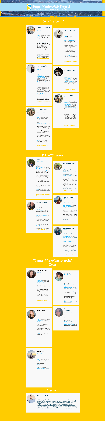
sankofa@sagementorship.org (68, 190)
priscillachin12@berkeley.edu (42, 145)
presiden (38, 58)
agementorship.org (46, 101)
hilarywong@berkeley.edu (69, 303)
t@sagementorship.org (44, 58)
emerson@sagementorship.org (69, 221)
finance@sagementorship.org (69, 89)
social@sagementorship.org (42, 300)
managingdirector (67, 61)
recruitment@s (39, 101)
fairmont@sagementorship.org (68, 254)
